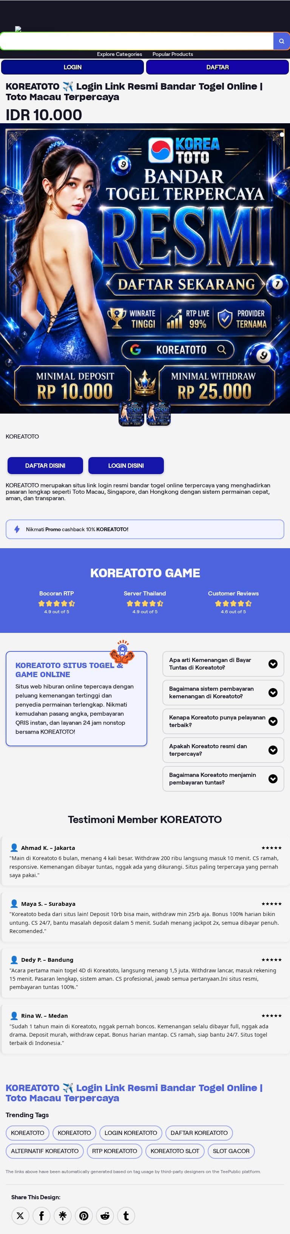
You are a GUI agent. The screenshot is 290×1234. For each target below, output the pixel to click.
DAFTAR (218, 67)
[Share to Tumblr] (126, 1215)
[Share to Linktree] (63, 1215)
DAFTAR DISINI (45, 465)
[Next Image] (284, 270)
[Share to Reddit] (105, 1215)
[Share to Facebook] (41, 1215)
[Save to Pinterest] (84, 1215)
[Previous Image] (6, 270)
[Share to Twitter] (20, 1215)
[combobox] (137, 41)
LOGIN (73, 67)
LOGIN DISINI (126, 465)
